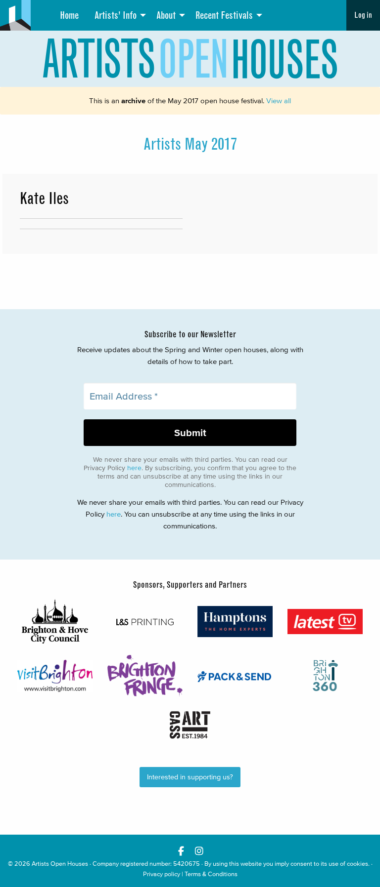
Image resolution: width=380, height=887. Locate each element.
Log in (363, 15)
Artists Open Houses (60, 863)
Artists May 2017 (190, 144)
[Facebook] (181, 851)
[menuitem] (69, 15)
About (166, 15)
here (134, 468)
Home (69, 15)
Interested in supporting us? (190, 777)
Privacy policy (161, 874)
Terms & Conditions (211, 874)
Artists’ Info (116, 15)
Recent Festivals (224, 15)
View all (278, 100)
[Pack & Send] (235, 675)
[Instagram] (199, 851)
